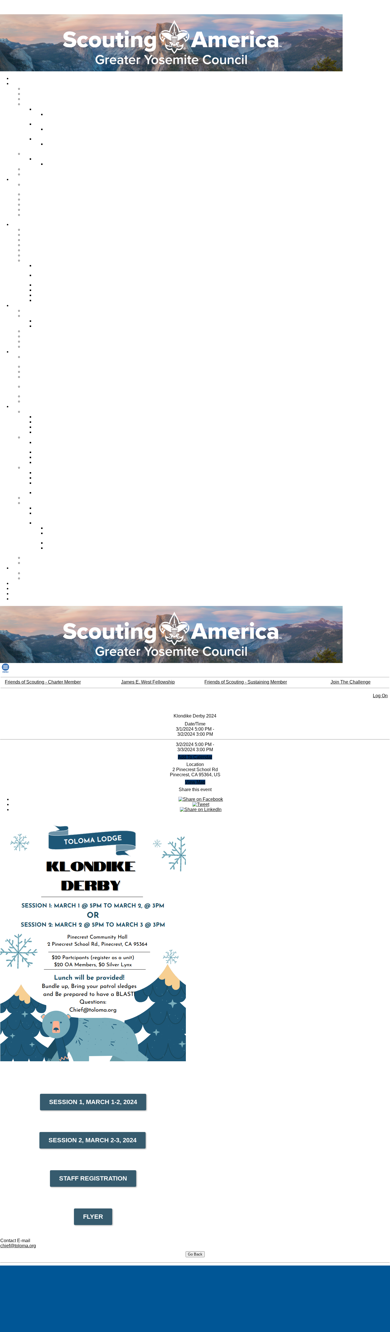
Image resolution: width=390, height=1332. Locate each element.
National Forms (49, 452)
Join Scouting (36, 229)
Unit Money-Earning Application (53, 485)
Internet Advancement (55, 417)
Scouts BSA (34, 240)
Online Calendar (39, 573)
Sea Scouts (34, 250)
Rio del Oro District (53, 124)
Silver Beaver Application (58, 462)
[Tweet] (200, 804)
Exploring (32, 255)
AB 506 (30, 371)
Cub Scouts (34, 235)
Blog (17, 599)
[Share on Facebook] (200, 799)
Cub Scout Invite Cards (68, 543)
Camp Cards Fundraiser (57, 492)
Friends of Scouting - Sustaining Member (245, 682)
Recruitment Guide (53, 508)
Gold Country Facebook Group (68, 117)
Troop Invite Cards (64, 528)
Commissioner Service (44, 99)
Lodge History (48, 285)
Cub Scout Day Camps (44, 310)
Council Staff (35, 88)
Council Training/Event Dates (44, 359)
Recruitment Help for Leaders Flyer (61, 515)
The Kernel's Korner (54, 472)
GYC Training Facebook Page (45, 379)
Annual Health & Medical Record (57, 445)
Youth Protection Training (47, 366)
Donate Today (36, 194)
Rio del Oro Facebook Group (66, 131)
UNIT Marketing (38, 396)
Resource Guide (50, 457)
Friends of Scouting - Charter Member (43, 682)
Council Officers (38, 94)
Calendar (21, 568)
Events (30, 341)
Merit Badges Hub (52, 326)
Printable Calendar (41, 578)
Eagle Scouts (47, 422)
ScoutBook (45, 427)
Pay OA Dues (48, 295)
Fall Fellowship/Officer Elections (55, 277)
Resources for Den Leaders (49, 563)
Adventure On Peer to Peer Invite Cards (71, 535)
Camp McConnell (51, 159)
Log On (380, 695)
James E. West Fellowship (48, 204)
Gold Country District (54, 109)
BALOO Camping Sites (44, 336)
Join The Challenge (351, 682)
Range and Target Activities (48, 346)
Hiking (29, 331)
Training (20, 351)
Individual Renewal (30, 593)
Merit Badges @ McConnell (60, 321)
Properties (33, 153)
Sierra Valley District (54, 139)
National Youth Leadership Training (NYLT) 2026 (47, 389)
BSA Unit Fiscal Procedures (60, 478)
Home (18, 78)
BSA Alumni (23, 588)
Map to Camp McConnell (69, 164)
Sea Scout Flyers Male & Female (69, 550)
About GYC (23, 83)
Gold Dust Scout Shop (33, 583)
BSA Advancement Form (58, 432)
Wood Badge (36, 401)
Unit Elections (48, 300)
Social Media (35, 174)
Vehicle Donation (39, 209)
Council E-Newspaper (43, 169)
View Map (195, 782)
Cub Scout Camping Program (53, 268)
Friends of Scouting (41, 199)
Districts (31, 104)
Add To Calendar (195, 757)
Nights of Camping (52, 290)
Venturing (32, 245)
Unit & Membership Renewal (50, 498)
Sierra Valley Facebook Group (67, 146)
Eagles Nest (35, 557)
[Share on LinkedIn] (201, 809)
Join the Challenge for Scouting (43, 187)
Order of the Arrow (41, 260)
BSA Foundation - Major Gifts (45, 217)
